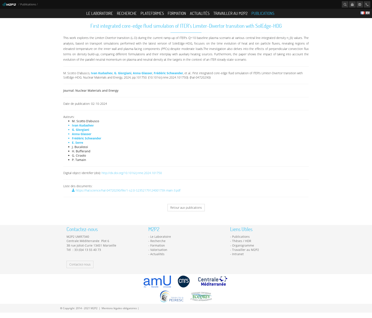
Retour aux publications (186, 207)
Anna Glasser (142, 73)
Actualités (199, 13)
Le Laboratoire (99, 13)
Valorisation (158, 250)
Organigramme (243, 245)
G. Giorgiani (122, 73)
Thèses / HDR (241, 241)
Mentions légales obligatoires (119, 308)
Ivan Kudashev (102, 73)
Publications (28, 4)
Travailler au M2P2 (230, 13)
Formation (177, 13)
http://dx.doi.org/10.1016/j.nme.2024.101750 (132, 173)
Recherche (127, 13)
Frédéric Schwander (168, 73)
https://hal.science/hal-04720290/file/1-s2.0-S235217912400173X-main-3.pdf (127, 190)
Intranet (238, 254)
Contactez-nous (80, 264)
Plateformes (152, 13)
